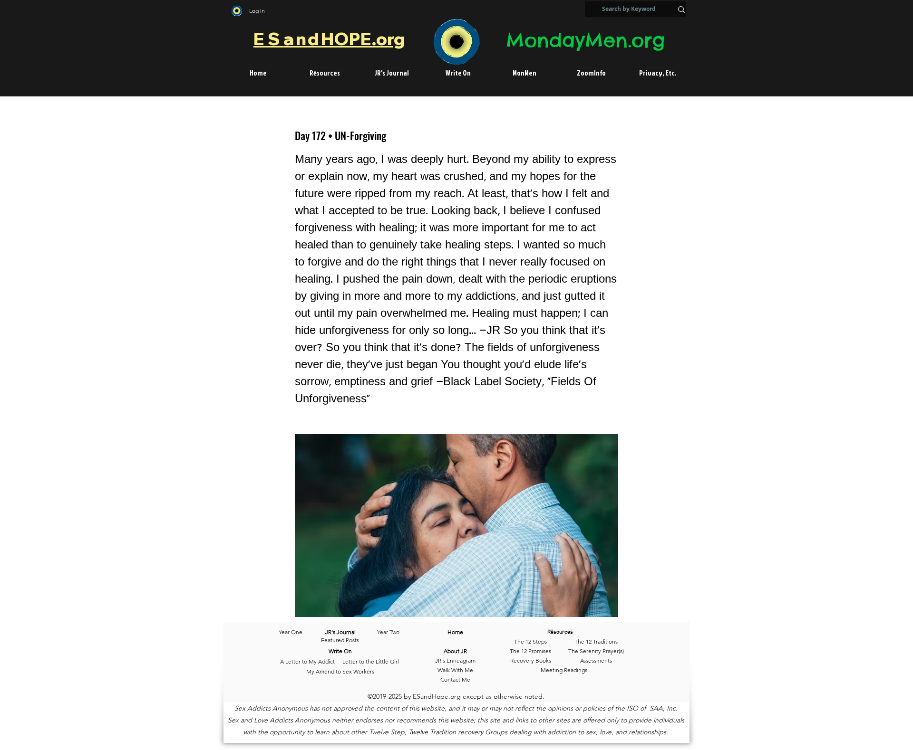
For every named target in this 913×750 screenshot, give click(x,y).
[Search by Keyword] (681, 9)
